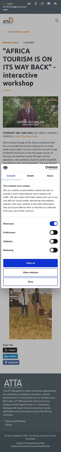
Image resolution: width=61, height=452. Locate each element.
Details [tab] (30, 176)
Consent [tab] (11, 176)
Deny (30, 281)
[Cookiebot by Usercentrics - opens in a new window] (45, 168)
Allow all (30, 263)
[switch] (54, 232)
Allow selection (30, 272)
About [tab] (50, 176)
